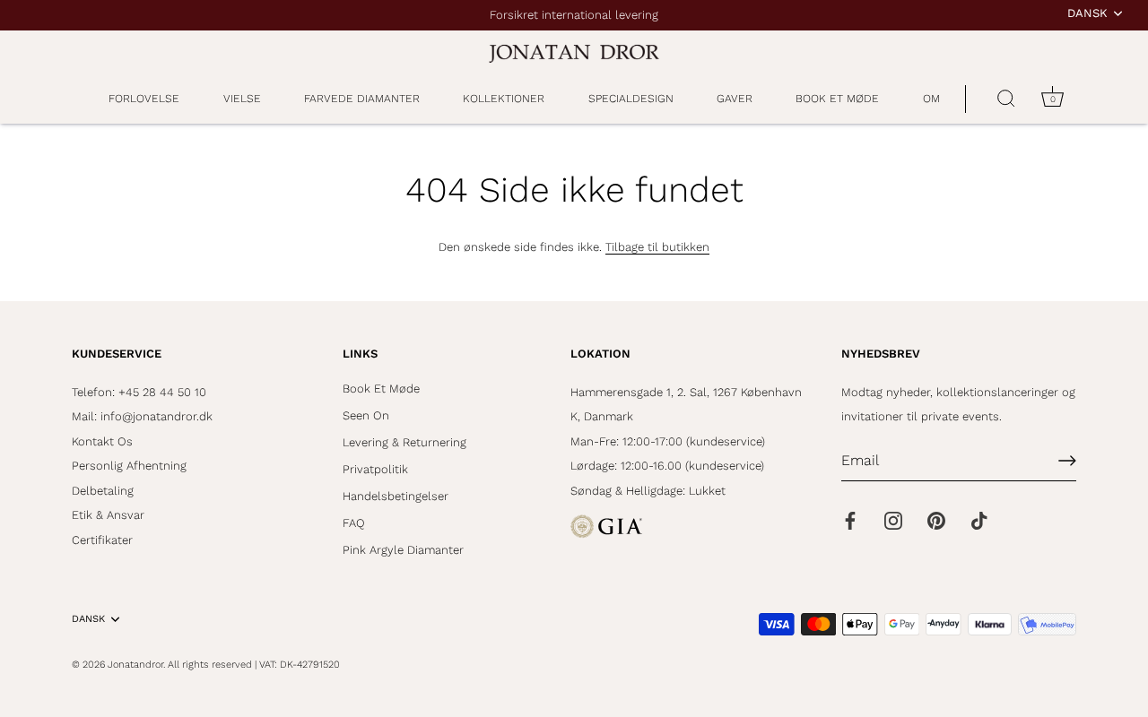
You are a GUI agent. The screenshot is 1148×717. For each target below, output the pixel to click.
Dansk (1087, 13)
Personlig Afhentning (129, 465)
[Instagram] (893, 519)
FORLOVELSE (144, 98)
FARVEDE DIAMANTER (362, 98)
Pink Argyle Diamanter (403, 550)
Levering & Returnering (404, 442)
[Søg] (1006, 99)
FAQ (354, 523)
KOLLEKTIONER (503, 98)
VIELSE (242, 98)
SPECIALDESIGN (631, 98)
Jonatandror (135, 664)
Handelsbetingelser (395, 496)
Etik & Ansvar (108, 515)
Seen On (366, 415)
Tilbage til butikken (657, 247)
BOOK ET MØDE (837, 98)
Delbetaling (103, 490)
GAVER (734, 98)
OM (931, 98)
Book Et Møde (381, 388)
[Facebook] (850, 519)
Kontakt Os (102, 441)
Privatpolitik (375, 469)
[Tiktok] (979, 519)
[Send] (1067, 461)
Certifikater (102, 540)
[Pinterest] (936, 519)
